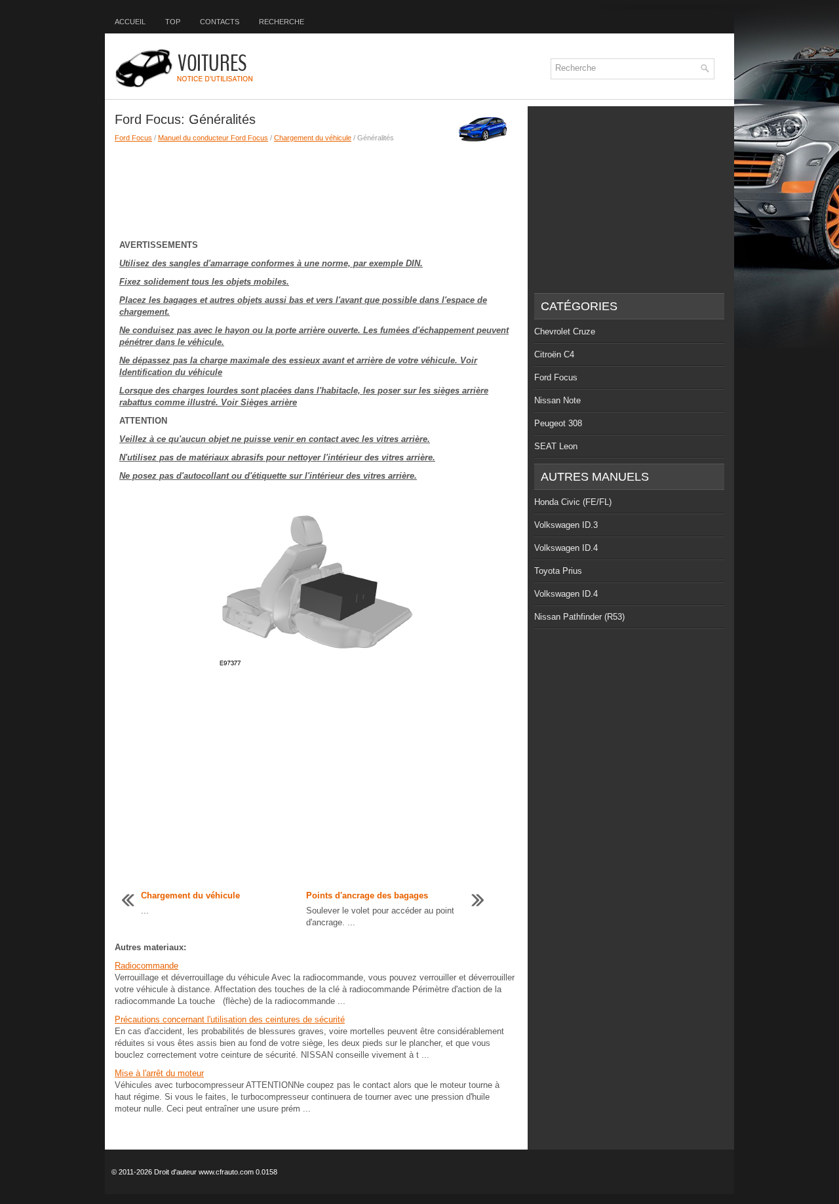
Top (172, 22)
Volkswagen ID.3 (566, 525)
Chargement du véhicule (312, 138)
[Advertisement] (316, 189)
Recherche (281, 22)
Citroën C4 (554, 354)
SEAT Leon (555, 446)
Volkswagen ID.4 (566, 548)
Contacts (219, 22)
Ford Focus (133, 138)
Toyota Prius (558, 571)
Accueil (130, 22)
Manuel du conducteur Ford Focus (213, 138)
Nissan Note (557, 400)
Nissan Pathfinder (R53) (579, 617)
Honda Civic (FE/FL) (573, 502)
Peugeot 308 (558, 423)
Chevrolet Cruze (564, 331)
